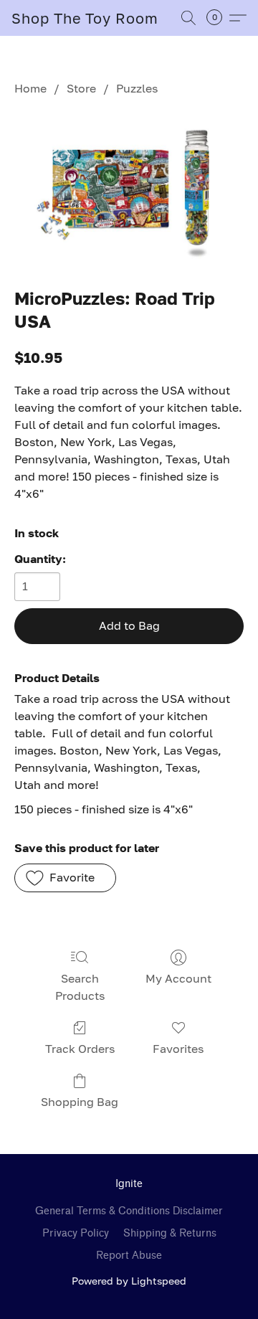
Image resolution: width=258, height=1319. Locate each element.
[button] (84, 18)
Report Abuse (129, 1255)
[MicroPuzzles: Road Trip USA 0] (129, 188)
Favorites (178, 1048)
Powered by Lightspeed (129, 1281)
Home (30, 88)
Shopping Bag (79, 1102)
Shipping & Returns (169, 1233)
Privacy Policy (75, 1233)
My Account (178, 978)
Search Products (80, 987)
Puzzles (137, 88)
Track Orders (80, 1048)
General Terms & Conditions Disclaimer (129, 1211)
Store (81, 88)
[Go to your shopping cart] (218, 18)
